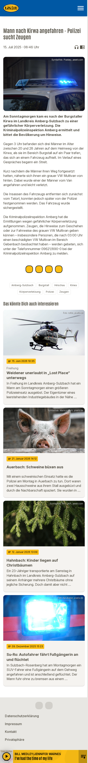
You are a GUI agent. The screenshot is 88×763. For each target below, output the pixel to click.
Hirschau (59, 285)
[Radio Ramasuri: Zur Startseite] (39, 8)
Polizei (50, 291)
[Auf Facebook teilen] (29, 269)
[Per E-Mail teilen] (58, 269)
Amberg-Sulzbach (22, 285)
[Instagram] (49, 705)
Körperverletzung (30, 291)
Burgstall (44, 285)
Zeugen (64, 291)
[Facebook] (39, 705)
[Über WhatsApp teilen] (49, 269)
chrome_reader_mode (82, 47)
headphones (76, 47)
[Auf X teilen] (39, 269)
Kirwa (73, 285)
